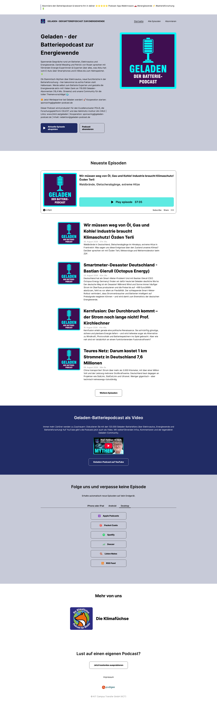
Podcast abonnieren (87, 128)
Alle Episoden (154, 21)
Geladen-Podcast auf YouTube (108, 462)
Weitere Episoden (108, 393)
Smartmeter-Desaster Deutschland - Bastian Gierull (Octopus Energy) (120, 267)
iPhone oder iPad (95, 506)
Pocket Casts (111, 525)
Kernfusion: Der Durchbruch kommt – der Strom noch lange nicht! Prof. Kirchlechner (121, 317)
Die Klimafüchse (112, 618)
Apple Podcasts (111, 516)
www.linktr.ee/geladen (57, 114)
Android (112, 506)
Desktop (125, 506)
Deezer (110, 544)
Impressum (108, 677)
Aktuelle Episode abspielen (56, 128)
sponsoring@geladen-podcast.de (57, 103)
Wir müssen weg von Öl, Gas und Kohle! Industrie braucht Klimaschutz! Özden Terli (116, 231)
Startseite (138, 21)
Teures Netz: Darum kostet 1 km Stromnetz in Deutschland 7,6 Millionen (115, 356)
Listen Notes (111, 554)
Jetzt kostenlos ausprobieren (108, 665)
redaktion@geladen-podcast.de (75, 117)
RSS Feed (111, 563)
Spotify (111, 535)
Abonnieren (170, 21)
